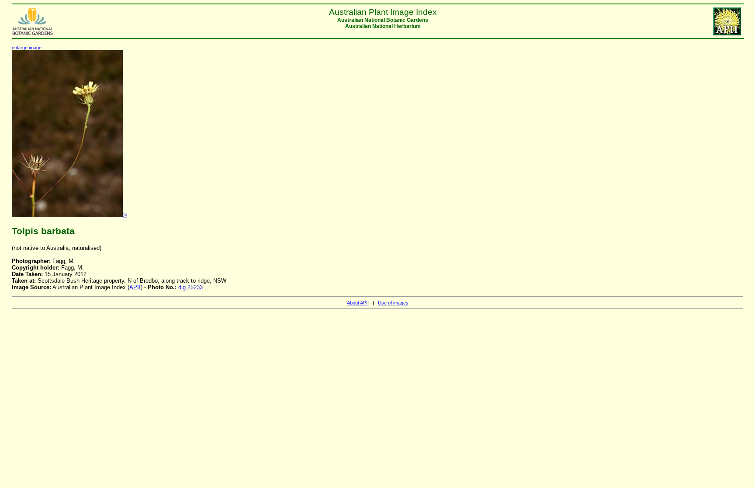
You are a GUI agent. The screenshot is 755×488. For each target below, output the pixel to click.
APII (135, 287)
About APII (358, 302)
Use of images (393, 302)
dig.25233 (190, 287)
